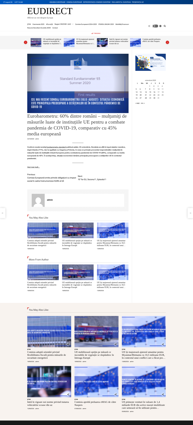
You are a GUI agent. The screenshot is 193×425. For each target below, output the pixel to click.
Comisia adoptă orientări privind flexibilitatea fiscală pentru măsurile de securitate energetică (41, 242)
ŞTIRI (29, 24)
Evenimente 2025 (38, 24)
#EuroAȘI (49, 24)
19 (136, 95)
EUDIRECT (49, 11)
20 (141, 95)
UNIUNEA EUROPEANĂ (57, 2)
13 (141, 92)
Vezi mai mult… (33, 167)
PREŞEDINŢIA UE (138, 2)
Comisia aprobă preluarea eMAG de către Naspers (118, 40)
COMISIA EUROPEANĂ (74, 2)
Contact (55, 28)
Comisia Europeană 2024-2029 (86, 24)
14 (146, 92)
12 (136, 92)
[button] (25, 42)
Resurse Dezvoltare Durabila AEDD (39, 28)
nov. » (143, 103)
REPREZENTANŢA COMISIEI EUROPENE (97, 2)
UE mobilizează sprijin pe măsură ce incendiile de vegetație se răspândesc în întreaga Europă (77, 242)
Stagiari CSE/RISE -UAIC (63, 24)
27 (141, 98)
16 (154, 92)
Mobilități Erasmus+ (122, 24)
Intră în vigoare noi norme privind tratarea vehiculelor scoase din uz (85, 41)
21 (146, 95)
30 (154, 98)
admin (37, 139)
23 (154, 95)
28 (146, 98)
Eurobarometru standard (56, 147)
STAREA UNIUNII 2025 (106, 24)
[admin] (38, 200)
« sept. (137, 103)
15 (150, 92)
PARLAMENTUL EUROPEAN (121, 2)
